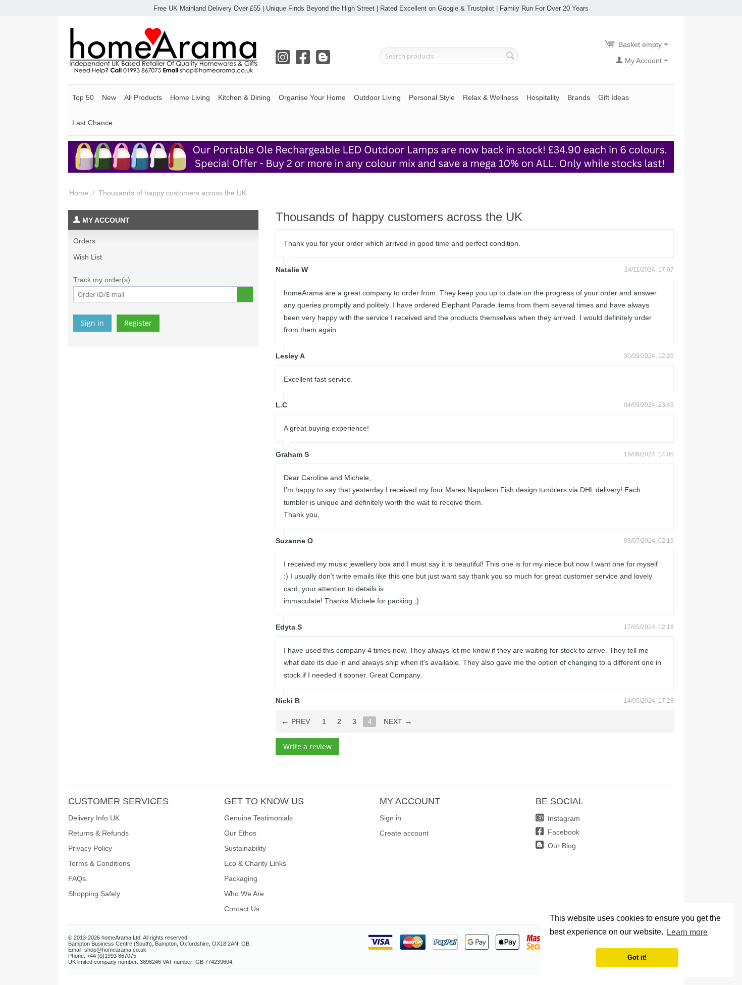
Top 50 (83, 97)
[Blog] (325, 61)
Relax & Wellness (490, 97)
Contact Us (241, 909)
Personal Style (432, 97)
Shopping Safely (94, 894)
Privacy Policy (90, 848)
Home (78, 193)
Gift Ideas (613, 97)
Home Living (190, 97)
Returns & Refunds (98, 833)
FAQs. (78, 878)
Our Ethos (240, 833)
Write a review (307, 746)
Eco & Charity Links (255, 863)
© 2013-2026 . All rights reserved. (128, 938)
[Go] (245, 294)
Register (138, 323)
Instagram (563, 818)
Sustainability (245, 848)
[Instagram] (285, 61)
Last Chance (92, 123)
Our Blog (561, 846)
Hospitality (542, 97)
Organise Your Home (312, 97)
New (109, 97)
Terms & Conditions (99, 863)
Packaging (240, 878)
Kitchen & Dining (244, 97)
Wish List (87, 257)
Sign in (92, 323)
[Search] (510, 56)
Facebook (562, 832)
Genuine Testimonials (258, 818)
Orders (84, 241)
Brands (578, 97)
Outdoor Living (377, 97)
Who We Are (244, 894)
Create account (404, 833)
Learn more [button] (687, 932)
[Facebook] (305, 61)
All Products (143, 97)
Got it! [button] (637, 957)
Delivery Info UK (94, 818)
